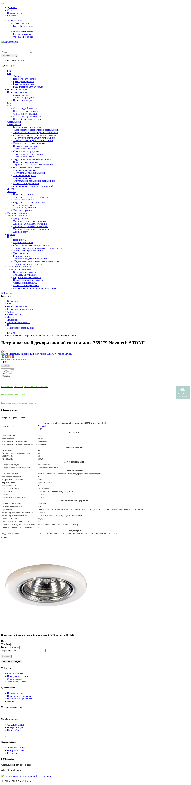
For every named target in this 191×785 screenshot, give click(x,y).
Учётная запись (15, 20)
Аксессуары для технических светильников (35, 288)
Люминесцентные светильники (29, 143)
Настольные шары (22, 100)
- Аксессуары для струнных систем (31, 245)
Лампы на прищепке (23, 97)
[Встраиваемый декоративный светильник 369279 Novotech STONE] (36, 353)
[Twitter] (6, 356)
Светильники (14, 121)
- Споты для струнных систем (28, 250)
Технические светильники (20, 266)
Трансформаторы (22, 253)
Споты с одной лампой (25, 108)
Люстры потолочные (23, 199)
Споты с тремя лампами (25, 113)
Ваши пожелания (10, 647)
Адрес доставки (9, 650)
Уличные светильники (18, 213)
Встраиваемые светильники (27, 127)
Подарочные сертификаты (20, 696)
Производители (15, 13)
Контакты (12, 15)
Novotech (42, 426)
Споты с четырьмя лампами (27, 116)
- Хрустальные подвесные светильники (33, 164)
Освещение (13, 301)
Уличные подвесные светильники (30, 226)
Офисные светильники (25, 272)
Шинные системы (22, 256)
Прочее (11, 234)
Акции (10, 701)
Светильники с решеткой (26, 285)
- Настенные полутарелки (26, 151)
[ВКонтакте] (3, 356)
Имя (3, 641)
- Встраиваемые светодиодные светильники (35, 132)
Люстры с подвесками (24, 207)
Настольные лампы (17, 89)
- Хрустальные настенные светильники (33, 159)
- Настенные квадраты (24, 148)
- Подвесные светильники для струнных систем (37, 248)
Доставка (12, 7)
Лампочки (12, 319)
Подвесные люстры (23, 194)
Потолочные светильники (26, 167)
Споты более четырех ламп (27, 119)
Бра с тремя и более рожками (28, 87)
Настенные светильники (25, 146)
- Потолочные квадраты (25, 170)
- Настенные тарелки (23, 156)
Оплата (11, 10)
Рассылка (12, 753)
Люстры (11, 189)
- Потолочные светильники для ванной (33, 186)
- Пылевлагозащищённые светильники (33, 140)
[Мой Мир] (13, 356)
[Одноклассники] (9, 356)
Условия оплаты (15, 679)
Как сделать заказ (16, 673)
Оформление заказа (23, 36)
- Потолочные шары (23, 178)
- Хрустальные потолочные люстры (31, 202)
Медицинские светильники (27, 277)
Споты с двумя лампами (25, 111)
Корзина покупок (22, 34)
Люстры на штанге (22, 205)
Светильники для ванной (26, 183)
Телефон (5, 644)
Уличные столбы (21, 232)
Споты (10, 103)
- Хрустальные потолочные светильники (34, 181)
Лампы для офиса (22, 95)
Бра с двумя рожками (24, 84)
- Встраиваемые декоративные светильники (35, 130)
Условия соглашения (17, 681)
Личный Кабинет (16, 747)
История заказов (15, 750)
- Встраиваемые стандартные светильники (35, 135)
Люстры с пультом (22, 210)
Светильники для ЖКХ (25, 282)
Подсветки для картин (24, 79)
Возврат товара (15, 727)
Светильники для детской (20, 309)
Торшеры (18, 76)
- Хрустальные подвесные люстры (30, 197)
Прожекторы (19, 240)
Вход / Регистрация (23, 26)
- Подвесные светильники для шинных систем (37, 261)
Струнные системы (23, 242)
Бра (9, 70)
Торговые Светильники (25, 274)
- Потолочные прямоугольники (29, 172)
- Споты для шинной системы (28, 264)
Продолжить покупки (11, 662)
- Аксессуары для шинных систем (30, 258)
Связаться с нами (16, 724)
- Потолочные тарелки (24, 175)
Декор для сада (20, 218)
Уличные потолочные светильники (31, 229)
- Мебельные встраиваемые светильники (34, 138)
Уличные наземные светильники (29, 221)
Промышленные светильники (28, 280)
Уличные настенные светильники (30, 223)
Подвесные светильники (25, 162)
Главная (11, 333)
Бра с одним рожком (23, 81)
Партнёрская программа (19, 698)
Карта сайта (13, 730)
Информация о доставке (19, 676)
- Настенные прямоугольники (28, 154)
